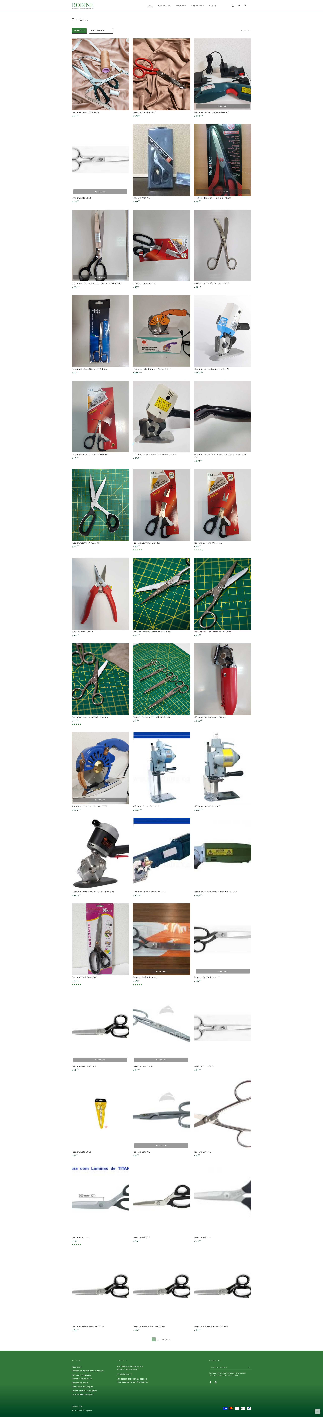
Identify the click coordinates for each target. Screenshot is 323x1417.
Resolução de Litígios (82, 1386)
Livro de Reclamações (82, 1394)
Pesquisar (77, 1367)
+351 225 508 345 (124, 1379)
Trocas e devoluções (82, 1379)
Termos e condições (81, 1375)
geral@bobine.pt (124, 1374)
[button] (233, 6)
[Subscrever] (250, 1367)
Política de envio (80, 1383)
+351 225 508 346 (139, 1379)
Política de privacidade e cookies (88, 1371)
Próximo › (166, 1339)
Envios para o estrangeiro (84, 1391)
